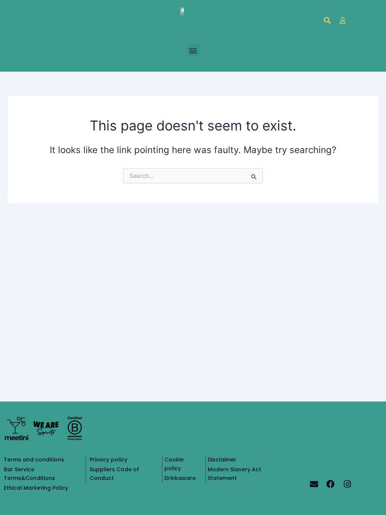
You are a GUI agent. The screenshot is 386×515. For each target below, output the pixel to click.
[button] (193, 50)
